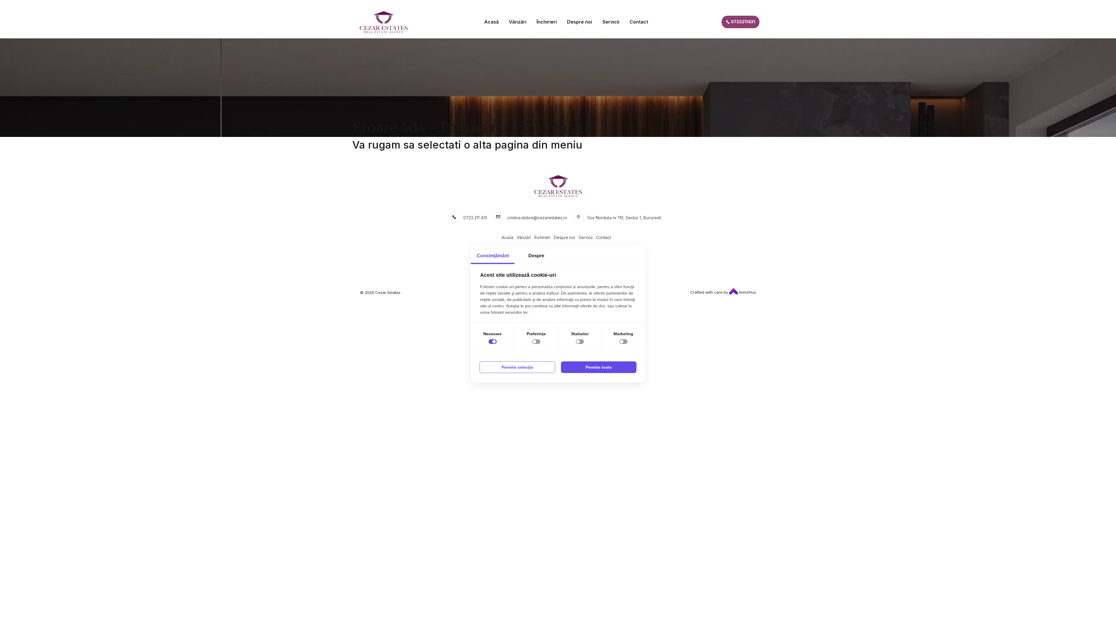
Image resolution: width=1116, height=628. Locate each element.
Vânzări (517, 22)
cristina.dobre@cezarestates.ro (537, 217)
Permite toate (599, 367)
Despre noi (579, 22)
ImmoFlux (747, 292)
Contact (638, 22)
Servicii (610, 22)
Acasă (491, 22)
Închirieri (546, 22)
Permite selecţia (517, 367)
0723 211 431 (475, 217)
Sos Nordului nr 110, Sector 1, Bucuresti (624, 217)
